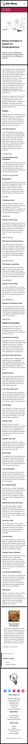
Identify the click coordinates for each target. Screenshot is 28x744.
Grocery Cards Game (7, 237)
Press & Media (14, 705)
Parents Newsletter (14, 715)
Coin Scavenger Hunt (7, 299)
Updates (14, 728)
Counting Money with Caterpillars (10, 175)
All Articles (14, 726)
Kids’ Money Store (14, 703)
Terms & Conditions (14, 733)
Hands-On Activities (11, 664)
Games (8, 662)
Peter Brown (14, 626)
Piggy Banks (5, 196)
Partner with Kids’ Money (14, 700)
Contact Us (14, 707)
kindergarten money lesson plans (10, 89)
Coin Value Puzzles (7, 153)
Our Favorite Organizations (14, 709)
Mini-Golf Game (6, 319)
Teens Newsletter (14, 717)
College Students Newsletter (14, 719)
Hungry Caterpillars (7, 280)
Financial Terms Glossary (14, 730)
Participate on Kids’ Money (14, 698)
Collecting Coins (6, 216)
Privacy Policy (14, 731)
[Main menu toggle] (24, 3)
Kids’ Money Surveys (14, 702)
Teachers (8, 10)
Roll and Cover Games (7, 260)
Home (3, 10)
